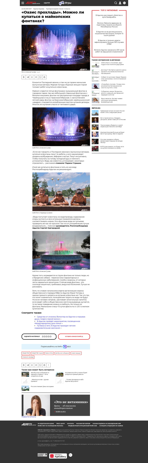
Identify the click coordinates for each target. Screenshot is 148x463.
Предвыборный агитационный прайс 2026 (82, 426)
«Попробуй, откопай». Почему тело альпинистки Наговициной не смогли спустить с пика (113, 85)
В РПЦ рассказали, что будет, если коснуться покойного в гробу (112, 147)
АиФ (38, 72)
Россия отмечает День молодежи (42, 386)
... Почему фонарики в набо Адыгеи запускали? (74, 380)
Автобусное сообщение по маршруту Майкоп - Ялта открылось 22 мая (40, 374)
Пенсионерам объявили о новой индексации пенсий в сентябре (111, 125)
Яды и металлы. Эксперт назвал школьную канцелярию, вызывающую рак (111, 100)
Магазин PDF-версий (83, 423)
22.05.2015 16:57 (27, 9)
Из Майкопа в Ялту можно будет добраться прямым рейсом (76, 373)
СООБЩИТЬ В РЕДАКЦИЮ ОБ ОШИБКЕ (111, 426)
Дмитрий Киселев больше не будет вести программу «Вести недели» (112, 133)
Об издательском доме (46, 423)
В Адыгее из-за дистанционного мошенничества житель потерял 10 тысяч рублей (109, 33)
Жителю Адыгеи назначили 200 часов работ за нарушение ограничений (109, 51)
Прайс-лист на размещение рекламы (50, 426)
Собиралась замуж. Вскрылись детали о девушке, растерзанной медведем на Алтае (112, 93)
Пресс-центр (60, 423)
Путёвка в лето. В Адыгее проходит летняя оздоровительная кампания (55, 327)
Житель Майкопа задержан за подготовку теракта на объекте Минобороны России (109, 25)
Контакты (70, 423)
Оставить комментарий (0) (74, 336)
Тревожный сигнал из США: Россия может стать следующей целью (112, 111)
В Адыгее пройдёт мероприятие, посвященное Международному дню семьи (57, 322)
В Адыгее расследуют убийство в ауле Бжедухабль (109, 16)
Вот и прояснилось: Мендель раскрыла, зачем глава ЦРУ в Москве (113, 118)
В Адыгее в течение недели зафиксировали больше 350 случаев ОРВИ (109, 42)
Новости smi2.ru (29, 417)
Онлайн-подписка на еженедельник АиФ (107, 423)
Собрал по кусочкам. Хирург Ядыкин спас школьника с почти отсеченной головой (113, 78)
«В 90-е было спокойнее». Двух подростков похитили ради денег (112, 63)
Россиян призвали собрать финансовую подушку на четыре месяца (111, 141)
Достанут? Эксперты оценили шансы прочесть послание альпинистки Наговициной (113, 71)
